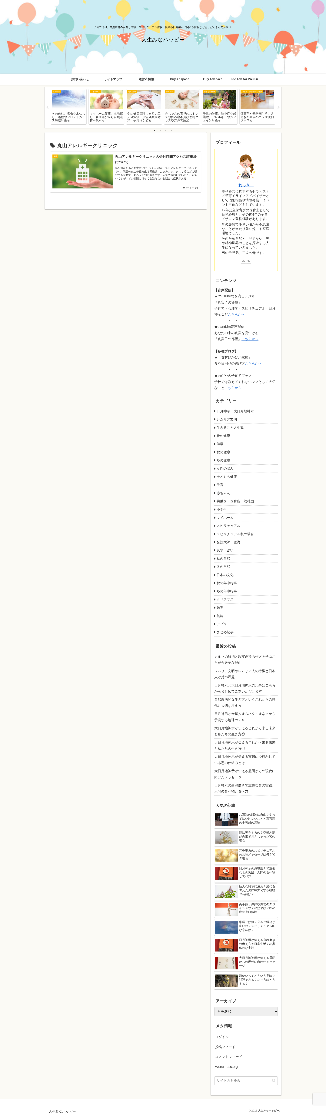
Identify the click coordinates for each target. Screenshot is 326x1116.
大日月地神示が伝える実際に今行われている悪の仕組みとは (244, 760)
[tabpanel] (68, 106)
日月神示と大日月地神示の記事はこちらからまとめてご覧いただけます (244, 688)
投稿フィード (225, 1047)
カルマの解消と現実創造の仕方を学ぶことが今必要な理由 (244, 660)
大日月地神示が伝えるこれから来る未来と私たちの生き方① (244, 745)
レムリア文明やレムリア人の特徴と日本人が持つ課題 (244, 674)
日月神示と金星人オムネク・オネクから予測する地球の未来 (244, 717)
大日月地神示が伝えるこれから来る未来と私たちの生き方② (244, 731)
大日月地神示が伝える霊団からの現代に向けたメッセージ (244, 774)
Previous (47, 107)
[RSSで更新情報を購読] (248, 261)
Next (279, 107)
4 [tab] (171, 130)
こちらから (236, 314)
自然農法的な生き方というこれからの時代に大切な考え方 (244, 702)
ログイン (222, 1037)
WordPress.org (226, 1067)
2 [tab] (160, 130)
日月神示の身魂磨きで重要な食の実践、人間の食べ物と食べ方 (244, 788)
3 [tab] (166, 130)
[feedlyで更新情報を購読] (243, 261)
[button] (274, 1080)
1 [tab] (154, 130)
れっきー (246, 185)
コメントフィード (228, 1057)
